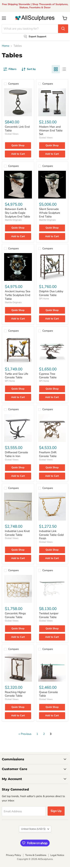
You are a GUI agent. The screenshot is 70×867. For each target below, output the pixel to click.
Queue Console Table (48, 694)
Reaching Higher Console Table (15, 694)
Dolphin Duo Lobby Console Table (51, 293)
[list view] (64, 69)
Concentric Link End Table (17, 128)
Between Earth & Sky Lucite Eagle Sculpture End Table (17, 212)
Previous (25, 734)
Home (5, 45)
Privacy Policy (13, 855)
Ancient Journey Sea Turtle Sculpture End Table (17, 294)
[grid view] (56, 69)
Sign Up (56, 811)
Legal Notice (57, 855)
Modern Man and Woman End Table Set (51, 130)
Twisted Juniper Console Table (48, 615)
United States (33, 829)
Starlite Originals (13, 219)
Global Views (11, 133)
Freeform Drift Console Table (48, 454)
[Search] (63, 28)
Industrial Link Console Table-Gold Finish (51, 534)
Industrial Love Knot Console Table (17, 533)
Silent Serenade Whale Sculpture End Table (49, 212)
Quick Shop (17, 145)
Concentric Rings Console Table (15, 615)
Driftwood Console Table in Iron (16, 454)
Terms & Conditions (35, 855)
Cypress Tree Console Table (48, 375)
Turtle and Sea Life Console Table (16, 375)
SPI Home (44, 298)
